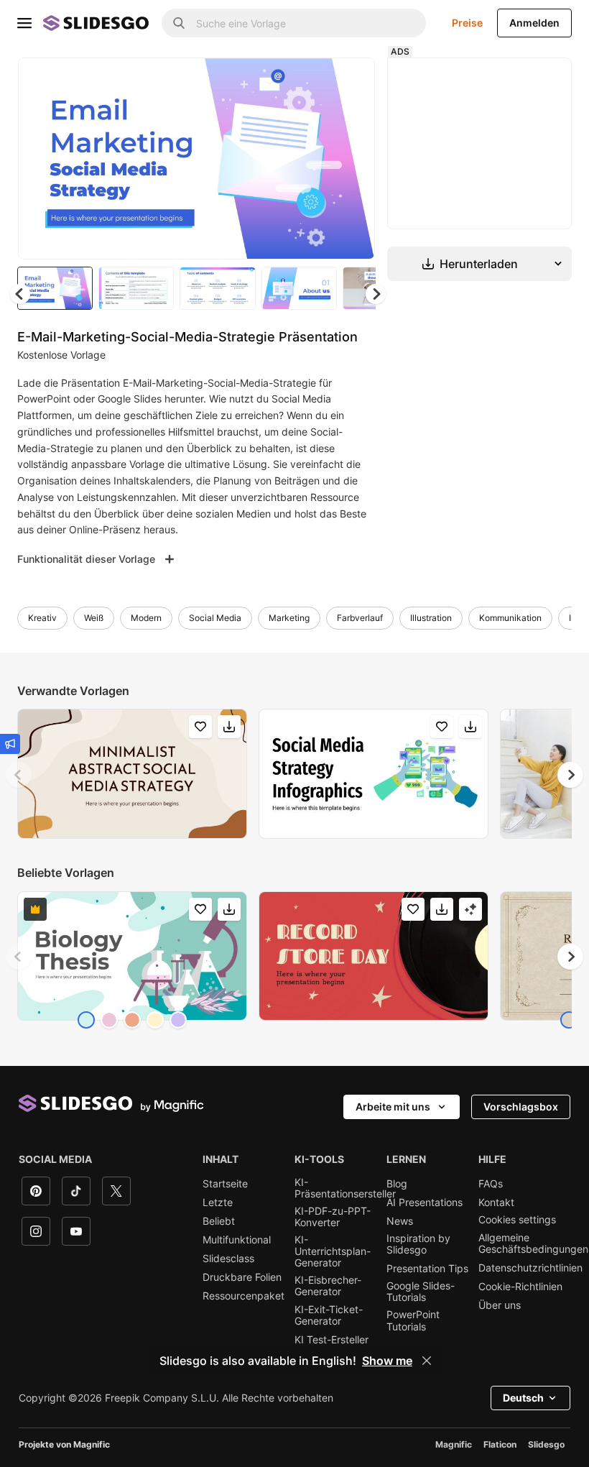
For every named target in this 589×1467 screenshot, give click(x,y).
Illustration (431, 620)
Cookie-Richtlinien (520, 1288)
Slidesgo (546, 1446)
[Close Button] (426, 1360)
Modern (146, 620)
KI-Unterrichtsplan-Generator (332, 1253)
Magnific (453, 1446)
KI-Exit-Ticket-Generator (328, 1317)
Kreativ (42, 620)
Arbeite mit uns (393, 1109)
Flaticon (499, 1446)
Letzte (218, 1204)
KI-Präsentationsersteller (345, 1190)
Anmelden (534, 23)
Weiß (93, 620)
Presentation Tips (427, 1271)
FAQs (490, 1186)
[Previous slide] (19, 777)
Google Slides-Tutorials (420, 1293)
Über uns (499, 1307)
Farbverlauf (360, 620)
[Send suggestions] (10, 744)
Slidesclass (228, 1260)
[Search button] (179, 23)
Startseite (225, 1186)
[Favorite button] (316, 80)
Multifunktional (237, 1242)
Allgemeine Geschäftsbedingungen (533, 1245)
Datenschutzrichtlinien (530, 1270)
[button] (379, 296)
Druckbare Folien (242, 1279)
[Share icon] (354, 80)
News (399, 1223)
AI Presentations (424, 1204)
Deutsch (523, 1400)
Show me (387, 1360)
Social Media (215, 620)
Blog (396, 1186)
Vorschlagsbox (520, 1109)
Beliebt (219, 1223)
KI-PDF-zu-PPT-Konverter (332, 1219)
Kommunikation (510, 620)
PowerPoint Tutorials (413, 1322)
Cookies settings (517, 1222)
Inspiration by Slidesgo (418, 1246)
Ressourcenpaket (243, 1298)
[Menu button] (24, 23)
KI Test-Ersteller (331, 1342)
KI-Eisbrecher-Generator (327, 1288)
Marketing (289, 620)
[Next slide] (357, 160)
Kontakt (496, 1204)
